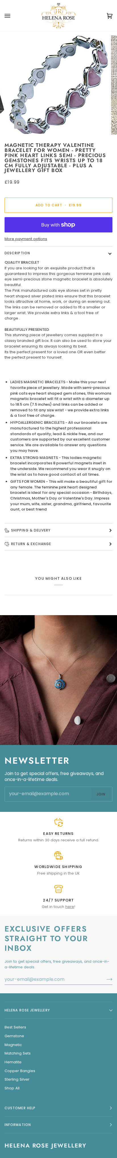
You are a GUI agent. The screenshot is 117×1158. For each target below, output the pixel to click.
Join (101, 793)
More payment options (26, 239)
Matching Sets (18, 1053)
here (69, 906)
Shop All (12, 1088)
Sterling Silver (17, 1079)
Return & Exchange (31, 543)
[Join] (104, 979)
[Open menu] (13, 15)
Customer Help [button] (20, 1108)
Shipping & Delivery (31, 530)
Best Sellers (15, 1027)
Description (17, 253)
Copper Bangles (20, 1071)
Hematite (13, 1062)
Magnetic (13, 1044)
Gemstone (14, 1036)
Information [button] (18, 1124)
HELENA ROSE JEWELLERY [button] (27, 1010)
